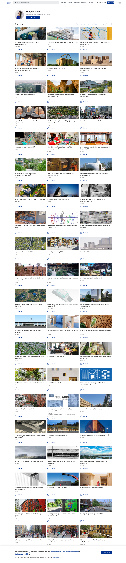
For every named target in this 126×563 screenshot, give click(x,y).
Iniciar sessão (101, 3)
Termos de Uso (55, 551)
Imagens (90, 3)
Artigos (70, 3)
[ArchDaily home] (8, 2)
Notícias (84, 3)
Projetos (63, 3)
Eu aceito (106, 552)
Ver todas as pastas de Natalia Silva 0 (86, 24)
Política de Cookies (22, 554)
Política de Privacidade (70, 551)
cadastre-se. (56, 558)
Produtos (77, 3)
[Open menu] (119, 2)
